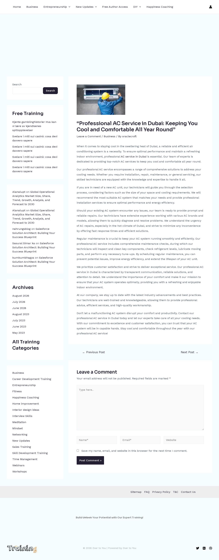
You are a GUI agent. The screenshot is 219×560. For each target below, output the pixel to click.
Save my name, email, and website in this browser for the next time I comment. (134, 450)
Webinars (18, 465)
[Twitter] (197, 548)
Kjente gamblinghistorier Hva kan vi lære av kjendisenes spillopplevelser (34, 126)
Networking (19, 434)
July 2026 (18, 301)
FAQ (147, 492)
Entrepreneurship (55, 6)
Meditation (19, 422)
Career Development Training (31, 379)
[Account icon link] (210, 6)
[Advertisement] (109, 40)
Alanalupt (18, 191)
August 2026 (20, 295)
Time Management (24, 459)
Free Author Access (115, 6)
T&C (175, 492)
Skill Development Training (30, 453)
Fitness (17, 391)
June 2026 (19, 308)
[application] (68, 7)
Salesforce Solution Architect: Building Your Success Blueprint (33, 233)
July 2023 (18, 320)
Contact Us (188, 492)
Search (17, 84)
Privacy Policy (161, 492)
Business (32, 6)
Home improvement (25, 403)
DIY (135, 6)
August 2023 (20, 314)
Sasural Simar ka (23, 243)
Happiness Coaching (159, 6)
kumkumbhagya (23, 257)
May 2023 (18, 332)
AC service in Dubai (133, 156)
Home (17, 6)
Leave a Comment (89, 136)
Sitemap (136, 492)
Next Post (189, 352)
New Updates (84, 6)
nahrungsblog (21, 228)
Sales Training (21, 446)
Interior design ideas (25, 409)
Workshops (19, 471)
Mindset (17, 428)
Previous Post (93, 352)
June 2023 (19, 326)
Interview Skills (22, 416)
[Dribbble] (210, 548)
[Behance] (204, 548)
